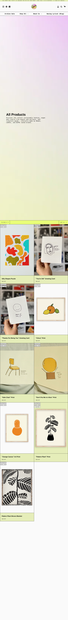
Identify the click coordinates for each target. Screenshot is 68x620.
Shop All (23, 14)
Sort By (62, 222)
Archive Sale (10, 14)
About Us (37, 14)
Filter (4, 222)
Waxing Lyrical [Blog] (55, 14)
